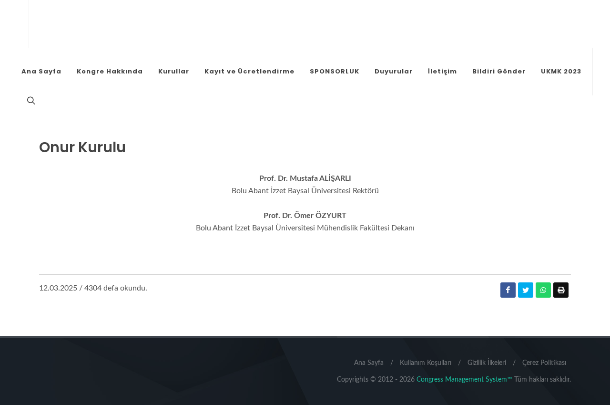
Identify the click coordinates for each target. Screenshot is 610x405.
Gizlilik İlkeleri (487, 363)
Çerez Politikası (544, 363)
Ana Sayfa (369, 363)
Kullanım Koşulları (425, 363)
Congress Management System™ (464, 379)
